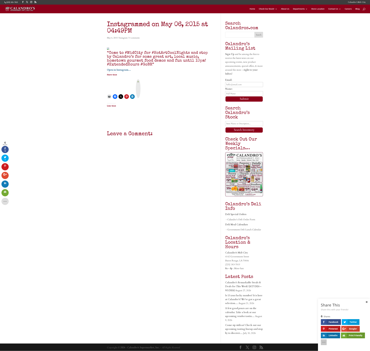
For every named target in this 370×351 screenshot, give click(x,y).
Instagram (123, 37)
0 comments (134, 37)
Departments (299, 9)
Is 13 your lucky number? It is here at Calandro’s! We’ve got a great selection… (243, 299)
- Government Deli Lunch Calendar (243, 229)
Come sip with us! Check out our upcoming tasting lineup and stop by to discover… (244, 329)
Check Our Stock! (266, 9)
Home (252, 9)
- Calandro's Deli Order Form (240, 219)
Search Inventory (244, 130)
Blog (357, 9)
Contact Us (333, 9)
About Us (285, 9)
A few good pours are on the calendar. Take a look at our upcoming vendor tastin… (240, 312)
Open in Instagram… (119, 69)
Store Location (317, 9)
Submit (244, 99)
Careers (348, 9)
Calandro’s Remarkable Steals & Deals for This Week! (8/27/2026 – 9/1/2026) (243, 286)
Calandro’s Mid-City (357, 2)
